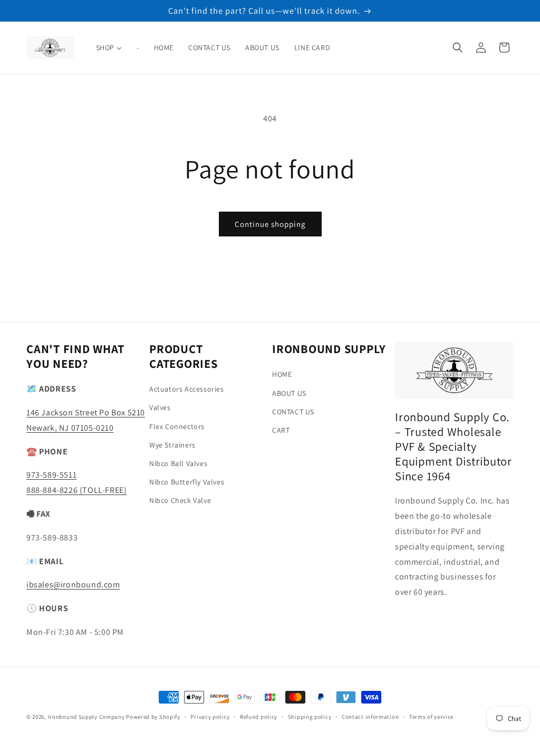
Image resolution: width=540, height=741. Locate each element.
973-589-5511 (51, 474)
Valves (160, 407)
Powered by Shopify (153, 716)
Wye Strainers (172, 445)
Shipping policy (310, 716)
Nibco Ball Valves (178, 463)
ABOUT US (289, 393)
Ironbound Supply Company (86, 716)
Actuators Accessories (186, 389)
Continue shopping (270, 224)
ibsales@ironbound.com (73, 584)
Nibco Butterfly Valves (186, 482)
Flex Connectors (177, 426)
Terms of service (431, 716)
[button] (457, 47)
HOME (282, 374)
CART (281, 430)
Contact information (370, 716)
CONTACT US (293, 411)
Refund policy (258, 716)
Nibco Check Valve (180, 500)
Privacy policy (209, 716)
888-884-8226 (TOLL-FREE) (76, 490)
